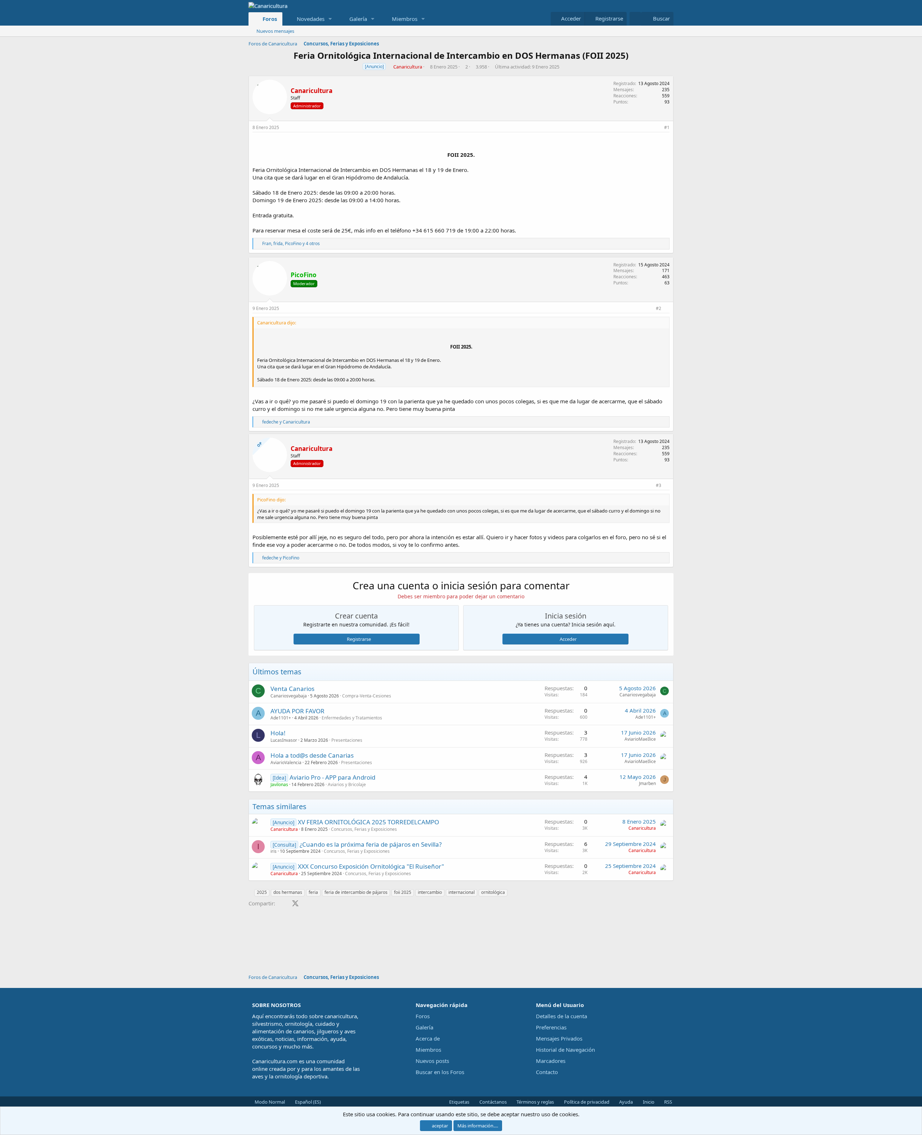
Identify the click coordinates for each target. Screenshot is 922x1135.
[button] (330, 19)
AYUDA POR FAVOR (297, 711)
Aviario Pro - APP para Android (332, 777)
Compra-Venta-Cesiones (366, 696)
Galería (358, 18)
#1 (667, 127)
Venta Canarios (292, 688)
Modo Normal (269, 1102)
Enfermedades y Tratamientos (352, 718)
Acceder (568, 639)
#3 (658, 485)
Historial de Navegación (565, 1049)
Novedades (311, 18)
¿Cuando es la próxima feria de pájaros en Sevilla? (371, 844)
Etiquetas (458, 1102)
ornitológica (493, 892)
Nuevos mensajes (275, 31)
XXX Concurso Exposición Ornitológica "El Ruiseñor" (371, 866)
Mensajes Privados (559, 1038)
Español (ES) (307, 1102)
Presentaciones (346, 740)
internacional (461, 892)
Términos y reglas (534, 1102)
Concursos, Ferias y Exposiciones (364, 829)
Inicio (648, 1102)
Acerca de (428, 1038)
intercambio (430, 892)
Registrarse (359, 639)
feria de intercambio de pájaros (356, 892)
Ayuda (625, 1102)
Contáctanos (492, 1102)
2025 (262, 892)
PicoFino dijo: (271, 499)
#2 (658, 308)
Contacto (547, 1072)
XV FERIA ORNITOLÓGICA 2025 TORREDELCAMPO (368, 822)
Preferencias (551, 1027)
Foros (270, 18)
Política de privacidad (586, 1102)
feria (313, 892)
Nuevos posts (432, 1060)
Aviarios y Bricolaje (347, 784)
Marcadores (550, 1060)
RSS (667, 1102)
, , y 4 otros (291, 243)
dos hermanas (287, 892)
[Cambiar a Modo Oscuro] (635, 18)
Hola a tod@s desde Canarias (312, 755)
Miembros (404, 18)
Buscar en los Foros (440, 1072)
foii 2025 (402, 892)
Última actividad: (527, 66)
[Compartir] (657, 128)
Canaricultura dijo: (276, 322)
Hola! (278, 733)
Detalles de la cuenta (561, 1016)
